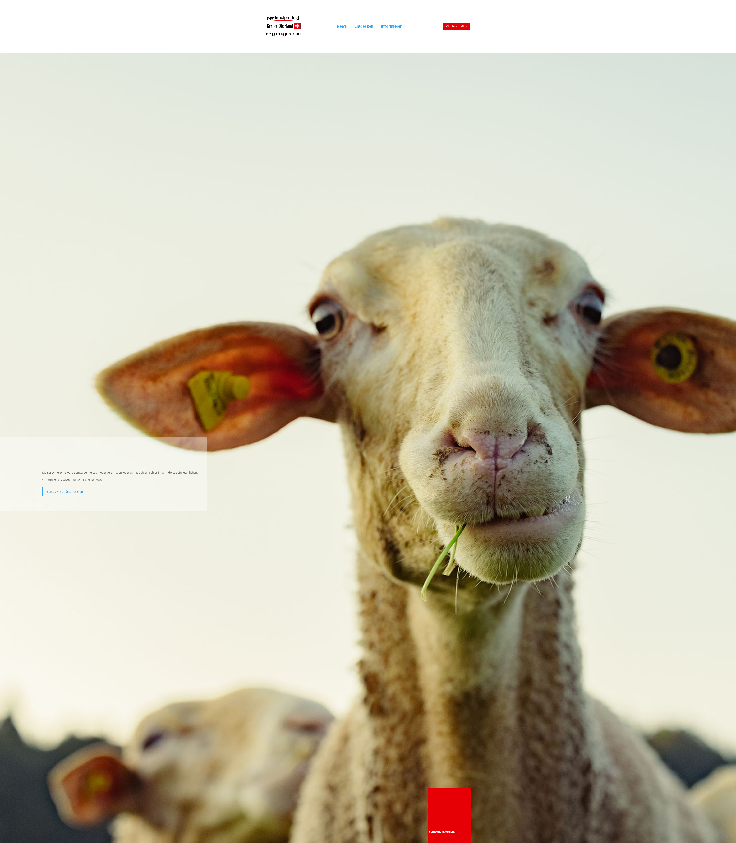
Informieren (391, 26)
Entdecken (363, 26)
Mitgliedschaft (457, 26)
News (342, 26)
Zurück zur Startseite (64, 491)
